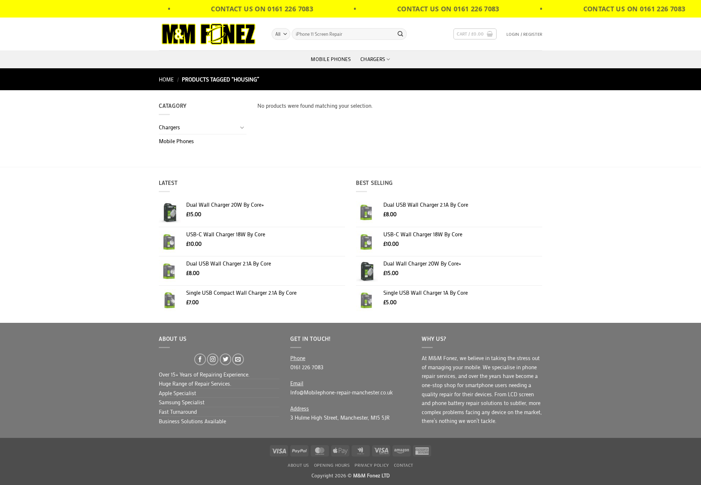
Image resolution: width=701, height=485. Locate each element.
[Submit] (400, 34)
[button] (474, 34)
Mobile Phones (331, 59)
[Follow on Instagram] (213, 359)
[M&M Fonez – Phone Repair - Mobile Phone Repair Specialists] (210, 34)
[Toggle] (242, 127)
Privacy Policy (372, 465)
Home (166, 79)
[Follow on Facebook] (200, 359)
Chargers (372, 59)
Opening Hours (332, 465)
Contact (403, 465)
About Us (298, 465)
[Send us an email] (238, 359)
